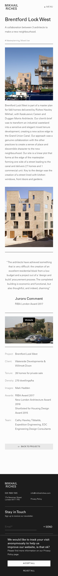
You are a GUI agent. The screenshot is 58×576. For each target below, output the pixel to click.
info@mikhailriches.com (41, 493)
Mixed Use (25, 41)
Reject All (29, 571)
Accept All (29, 563)
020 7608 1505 (11, 493)
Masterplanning (13, 41)
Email (8, 522)
